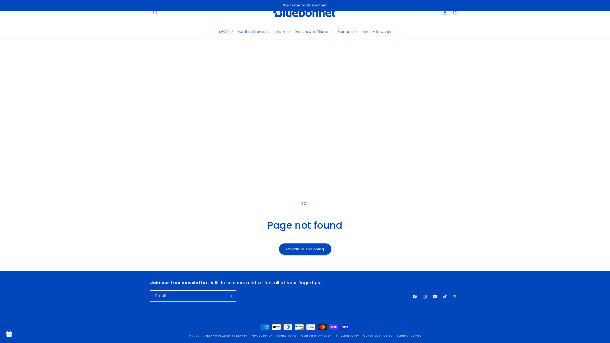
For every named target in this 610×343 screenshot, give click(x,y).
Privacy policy (261, 336)
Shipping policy (347, 336)
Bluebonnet (209, 336)
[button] (155, 12)
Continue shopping (305, 249)
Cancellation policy (377, 336)
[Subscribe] (230, 296)
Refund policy (286, 336)
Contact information (316, 336)
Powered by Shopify (232, 336)
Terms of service (409, 336)
